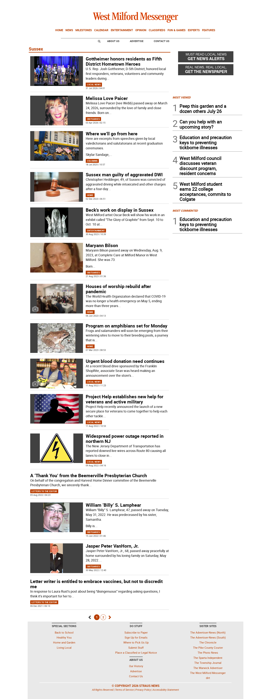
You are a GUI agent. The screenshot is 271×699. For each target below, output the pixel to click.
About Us (113, 41)
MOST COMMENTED (185, 210)
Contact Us (161, 41)
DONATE (233, 4)
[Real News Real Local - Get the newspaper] (207, 70)
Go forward (109, 616)
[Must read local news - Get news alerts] (207, 57)
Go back (90, 616)
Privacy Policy (143, 689)
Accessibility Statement (166, 689)
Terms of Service (124, 689)
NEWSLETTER (213, 4)
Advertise (136, 41)
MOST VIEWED (182, 97)
